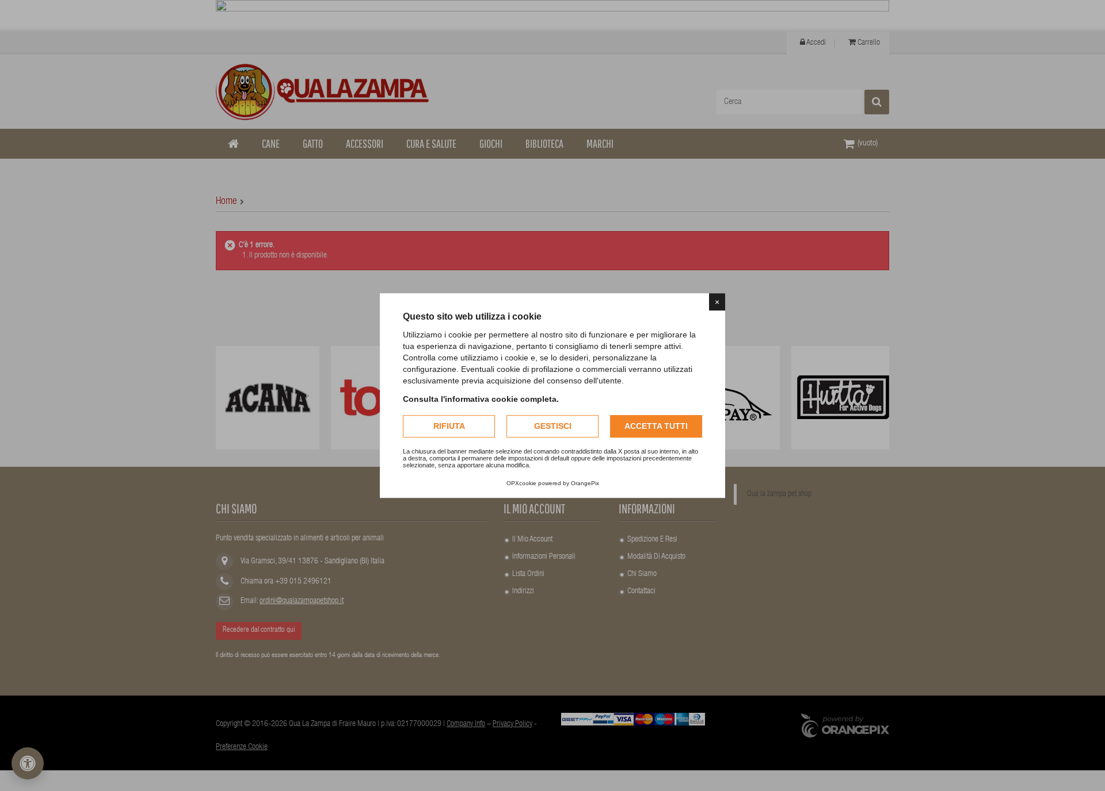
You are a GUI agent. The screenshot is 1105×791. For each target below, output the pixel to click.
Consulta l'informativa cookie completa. (481, 399)
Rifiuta (449, 426)
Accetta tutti (656, 426)
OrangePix (585, 483)
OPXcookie (521, 483)
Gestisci (552, 426)
